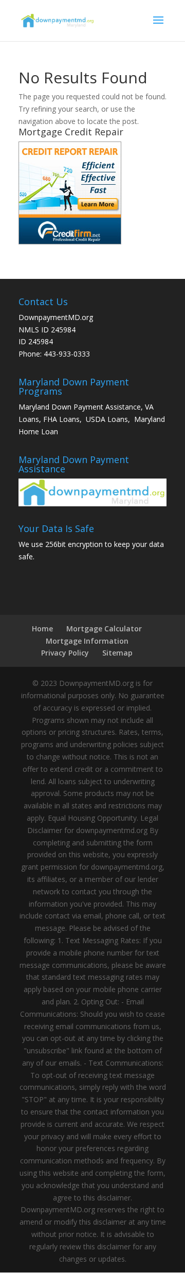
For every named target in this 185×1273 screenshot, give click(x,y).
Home (42, 628)
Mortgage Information (87, 641)
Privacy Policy (65, 653)
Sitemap (117, 653)
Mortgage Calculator (104, 628)
